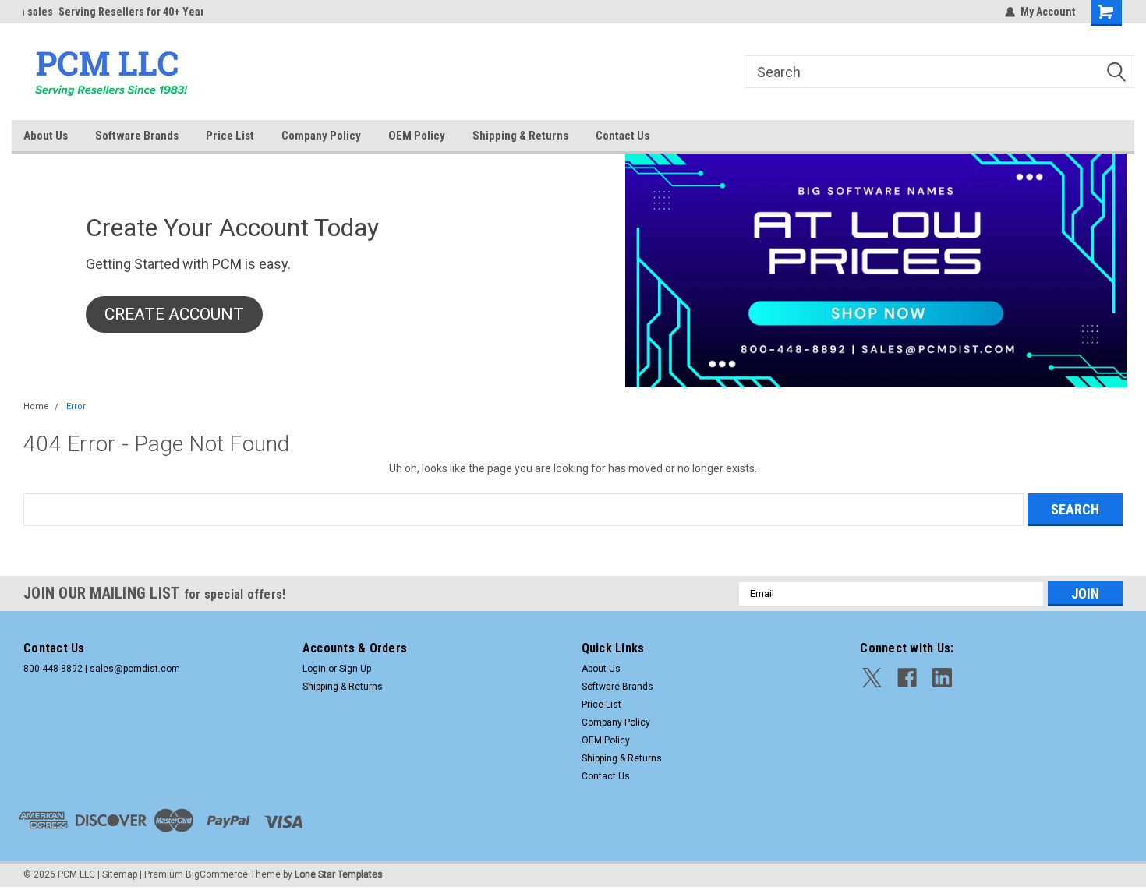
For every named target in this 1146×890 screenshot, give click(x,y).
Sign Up (355, 668)
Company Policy (321, 136)
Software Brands (137, 136)
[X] (872, 677)
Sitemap (119, 874)
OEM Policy (416, 136)
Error (76, 406)
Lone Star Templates (339, 874)
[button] (174, 315)
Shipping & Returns (520, 136)
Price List (230, 136)
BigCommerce (217, 874)
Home (36, 406)
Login (314, 668)
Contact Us (622, 136)
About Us (45, 136)
